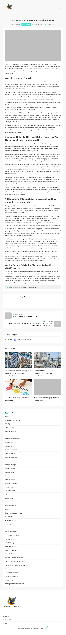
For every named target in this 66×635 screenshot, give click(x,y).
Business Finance (10, 442)
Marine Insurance (10, 546)
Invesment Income (11, 528)
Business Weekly (10, 487)
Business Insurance (11, 453)
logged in (16, 340)
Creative (7, 494)
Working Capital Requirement (14, 584)
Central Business (10, 491)
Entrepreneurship (10, 506)
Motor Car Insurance (11, 550)
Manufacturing (26, 24)
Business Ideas (9, 446)
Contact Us (23, 612)
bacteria (24, 287)
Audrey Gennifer (15, 24)
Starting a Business (11, 569)
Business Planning (10, 468)
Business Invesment (11, 461)
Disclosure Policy (34, 612)
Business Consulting (11, 435)
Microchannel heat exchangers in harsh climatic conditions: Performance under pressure (18, 373)
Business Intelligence (11, 457)
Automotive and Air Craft (13, 420)
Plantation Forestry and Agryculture (16, 565)
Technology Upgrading (12, 572)
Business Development (12, 439)
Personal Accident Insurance (14, 558)
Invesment (8, 524)
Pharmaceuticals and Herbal (14, 561)
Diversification (9, 498)
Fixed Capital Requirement (13, 513)
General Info (9, 517)
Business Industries (11, 450)
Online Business (10, 554)
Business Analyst (10, 427)
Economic (8, 502)
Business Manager (10, 465)
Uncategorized (9, 580)
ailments (17, 287)
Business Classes (10, 431)
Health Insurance (10, 520)
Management (9, 539)
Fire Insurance (9, 509)
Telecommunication (11, 576)
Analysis (7, 416)
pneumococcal (33, 287)
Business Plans (9, 472)
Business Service (10, 479)
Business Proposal (10, 476)
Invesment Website (11, 532)
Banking (7, 424)
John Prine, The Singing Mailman (46, 398)
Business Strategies (11, 483)
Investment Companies (12, 535)
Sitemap (43, 612)
